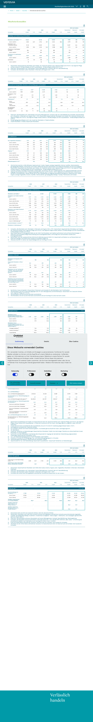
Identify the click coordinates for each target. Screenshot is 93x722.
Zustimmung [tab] (19, 341)
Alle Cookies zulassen (76, 383)
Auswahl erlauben (35, 383)
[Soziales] (2, 363)
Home (11, 10)
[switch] (31, 374)
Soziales (24, 10)
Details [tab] (46, 341)
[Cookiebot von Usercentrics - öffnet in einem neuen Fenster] (15, 336)
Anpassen (52, 383)
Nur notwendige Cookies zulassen (15, 383)
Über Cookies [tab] (73, 341)
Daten (18, 10)
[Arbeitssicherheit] (91, 363)
